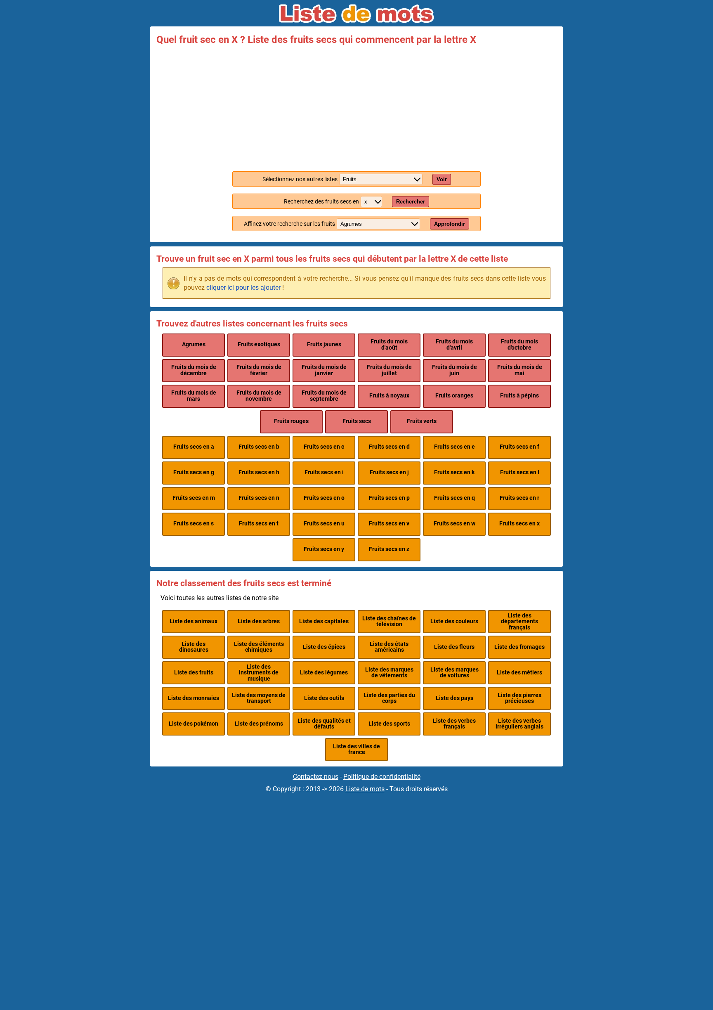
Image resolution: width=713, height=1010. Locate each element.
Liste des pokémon (193, 723)
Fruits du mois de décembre (193, 370)
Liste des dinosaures (193, 647)
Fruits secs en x (519, 523)
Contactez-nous (315, 777)
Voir (442, 179)
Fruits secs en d (389, 446)
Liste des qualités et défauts (324, 723)
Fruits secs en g (193, 472)
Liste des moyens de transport (259, 698)
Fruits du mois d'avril (454, 344)
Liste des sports (389, 723)
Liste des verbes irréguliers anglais (519, 723)
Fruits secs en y (324, 549)
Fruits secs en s (193, 523)
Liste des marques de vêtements (389, 672)
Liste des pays (454, 698)
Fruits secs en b (258, 446)
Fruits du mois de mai (519, 370)
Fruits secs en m (193, 497)
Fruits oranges (454, 395)
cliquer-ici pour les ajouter (243, 287)
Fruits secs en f (519, 446)
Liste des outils (324, 698)
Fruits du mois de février (258, 370)
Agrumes (193, 344)
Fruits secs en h (258, 472)
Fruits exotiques (259, 344)
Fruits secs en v (389, 523)
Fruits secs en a (193, 446)
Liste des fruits (193, 672)
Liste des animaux (193, 621)
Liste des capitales (324, 621)
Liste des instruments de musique (259, 672)
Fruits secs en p (389, 497)
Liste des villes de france (356, 749)
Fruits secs (356, 421)
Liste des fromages (519, 646)
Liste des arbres (259, 621)
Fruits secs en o (324, 497)
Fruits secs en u (324, 523)
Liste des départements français (519, 621)
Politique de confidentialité (381, 777)
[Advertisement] (356, 106)
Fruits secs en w (454, 523)
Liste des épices (324, 646)
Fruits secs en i (324, 472)
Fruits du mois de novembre (258, 395)
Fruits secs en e (454, 446)
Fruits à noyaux (389, 395)
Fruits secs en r (519, 497)
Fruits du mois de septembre (324, 395)
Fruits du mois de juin (454, 370)
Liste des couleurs (454, 621)
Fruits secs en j (389, 472)
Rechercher (410, 202)
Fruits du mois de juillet (389, 370)
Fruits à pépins (519, 395)
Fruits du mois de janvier (324, 370)
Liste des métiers (519, 672)
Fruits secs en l (519, 472)
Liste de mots (365, 789)
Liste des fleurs (454, 646)
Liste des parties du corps (389, 698)
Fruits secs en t (259, 523)
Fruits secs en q (454, 497)
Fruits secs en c (324, 446)
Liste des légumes (324, 672)
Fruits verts (422, 421)
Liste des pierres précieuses (519, 698)
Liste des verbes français (454, 723)
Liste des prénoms (259, 723)
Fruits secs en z (389, 549)
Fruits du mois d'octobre (519, 344)
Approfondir (449, 224)
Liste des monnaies (193, 698)
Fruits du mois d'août (389, 344)
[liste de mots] (356, 13)
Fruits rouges (291, 421)
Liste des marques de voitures (454, 672)
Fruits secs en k (454, 472)
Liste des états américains (389, 647)
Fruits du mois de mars (193, 395)
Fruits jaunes (324, 344)
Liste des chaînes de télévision (389, 621)
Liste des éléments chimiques (259, 647)
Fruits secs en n (258, 497)
